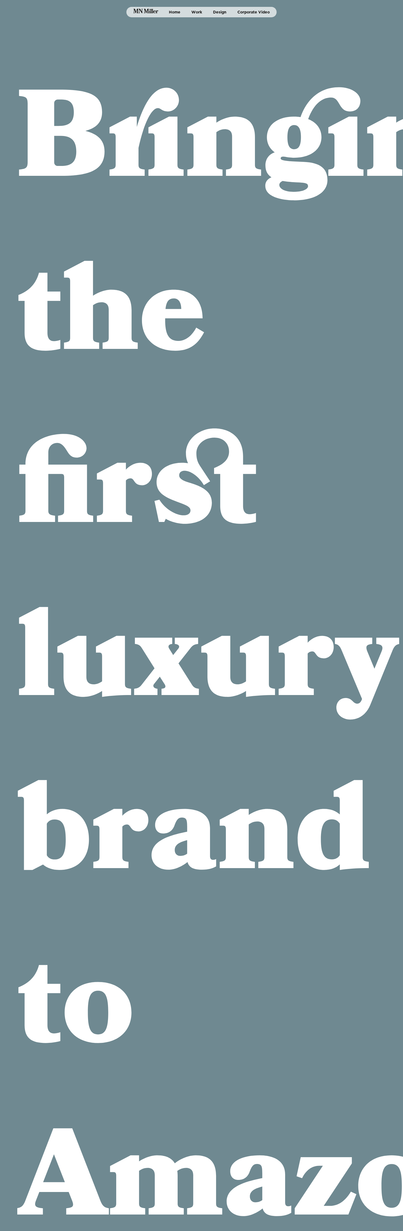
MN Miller (145, 12)
